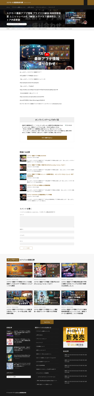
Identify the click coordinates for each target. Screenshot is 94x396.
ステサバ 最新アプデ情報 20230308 (36, 155)
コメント (22, 214)
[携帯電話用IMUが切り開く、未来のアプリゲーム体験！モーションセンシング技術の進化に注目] (10, 350)
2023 (66, 370)
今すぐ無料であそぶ (47, 137)
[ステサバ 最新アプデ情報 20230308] (23, 158)
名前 (21, 229)
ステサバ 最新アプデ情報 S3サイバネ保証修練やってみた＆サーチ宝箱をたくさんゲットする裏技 (19, 284)
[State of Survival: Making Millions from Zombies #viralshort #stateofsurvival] (10, 358)
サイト (21, 241)
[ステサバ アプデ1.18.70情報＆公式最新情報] (23, 187)
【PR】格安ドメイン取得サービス (44, 384)
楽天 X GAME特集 (40, 365)
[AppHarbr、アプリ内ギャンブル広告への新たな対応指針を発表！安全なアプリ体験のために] (10, 334)
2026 (66, 354)
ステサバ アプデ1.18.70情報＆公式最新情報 (38, 185)
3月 (72, 354)
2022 (66, 376)
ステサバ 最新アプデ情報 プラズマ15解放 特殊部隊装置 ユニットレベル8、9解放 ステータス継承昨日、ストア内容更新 (74, 311)
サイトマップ (52, 7)
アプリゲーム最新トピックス (18, 7)
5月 (76, 354)
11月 (66, 361)
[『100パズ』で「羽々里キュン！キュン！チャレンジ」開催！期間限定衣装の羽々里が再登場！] (10, 342)
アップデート (22, 24)
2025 (66, 360)
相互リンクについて (41, 350)
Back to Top (47, 322)
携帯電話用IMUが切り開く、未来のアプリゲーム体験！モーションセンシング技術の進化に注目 (22, 349)
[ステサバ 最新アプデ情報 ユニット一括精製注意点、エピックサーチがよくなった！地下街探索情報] (23, 176)
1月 (68, 354)
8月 (81, 354)
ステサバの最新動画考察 (20, 392)
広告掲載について (40, 346)
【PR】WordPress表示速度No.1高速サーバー (46, 380)
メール (22, 235)
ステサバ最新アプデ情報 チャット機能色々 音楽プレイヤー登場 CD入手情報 (45, 310)
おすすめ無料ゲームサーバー (43, 361)
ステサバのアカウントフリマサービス (46, 376)
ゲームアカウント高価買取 (42, 373)
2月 (70, 354)
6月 (78, 354)
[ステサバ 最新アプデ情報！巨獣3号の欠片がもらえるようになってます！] (23, 167)
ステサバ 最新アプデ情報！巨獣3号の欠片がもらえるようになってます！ (46, 165)
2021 (66, 381)
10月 (86, 360)
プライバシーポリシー (41, 7)
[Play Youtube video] (47, 54)
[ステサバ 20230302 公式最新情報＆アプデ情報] (23, 197)
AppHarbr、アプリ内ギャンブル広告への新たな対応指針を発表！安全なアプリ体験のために (22, 333)
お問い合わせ (31, 7)
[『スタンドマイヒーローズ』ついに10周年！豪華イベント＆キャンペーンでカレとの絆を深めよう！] (10, 366)
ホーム (8, 7)
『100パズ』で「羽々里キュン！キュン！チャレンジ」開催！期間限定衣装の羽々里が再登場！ (22, 341)
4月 (74, 354)
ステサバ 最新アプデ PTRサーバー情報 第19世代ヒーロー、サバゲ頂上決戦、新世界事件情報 (19, 311)
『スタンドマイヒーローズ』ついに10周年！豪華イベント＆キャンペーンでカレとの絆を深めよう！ (22, 365)
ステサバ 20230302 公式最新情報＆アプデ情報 (39, 194)
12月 (68, 361)
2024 (66, 365)
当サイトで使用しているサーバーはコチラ (46, 357)
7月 (80, 354)
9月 (83, 360)
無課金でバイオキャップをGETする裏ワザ (46, 369)
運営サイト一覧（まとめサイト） (44, 354)
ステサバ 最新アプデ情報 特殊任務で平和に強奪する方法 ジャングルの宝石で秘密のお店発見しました (74, 284)
